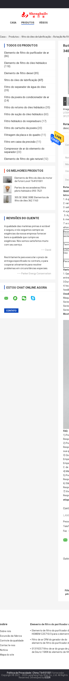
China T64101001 (42, 672)
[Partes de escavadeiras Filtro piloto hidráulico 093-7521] (7, 189)
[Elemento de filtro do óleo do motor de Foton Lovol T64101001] (7, 180)
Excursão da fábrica (11, 636)
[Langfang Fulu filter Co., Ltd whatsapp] (17, 298)
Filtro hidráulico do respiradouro (22, 121)
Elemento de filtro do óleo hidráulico (25, 63)
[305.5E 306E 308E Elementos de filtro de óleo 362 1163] (7, 199)
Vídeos (43, 22)
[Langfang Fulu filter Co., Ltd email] (8, 298)
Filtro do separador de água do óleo (25, 87)
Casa (13, 22)
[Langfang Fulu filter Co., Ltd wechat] (26, 298)
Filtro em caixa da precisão (20, 141)
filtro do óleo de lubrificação (36, 36)
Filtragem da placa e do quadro (22, 135)
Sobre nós (5, 631)
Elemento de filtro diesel (18, 73)
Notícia (4, 650)
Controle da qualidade (12, 640)
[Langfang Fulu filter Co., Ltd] (34, 15)
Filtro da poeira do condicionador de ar (26, 97)
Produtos (27, 22)
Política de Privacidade (19, 672)
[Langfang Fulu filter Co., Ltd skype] (35, 298)
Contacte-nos (7, 645)
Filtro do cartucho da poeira (20, 128)
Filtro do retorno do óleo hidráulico (24, 107)
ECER (47, 677)
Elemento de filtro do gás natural (23, 158)
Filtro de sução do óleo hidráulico (23, 114)
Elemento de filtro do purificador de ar (26, 52)
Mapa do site (7, 654)
